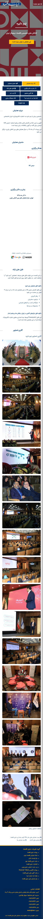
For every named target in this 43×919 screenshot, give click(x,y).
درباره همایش (30, 83)
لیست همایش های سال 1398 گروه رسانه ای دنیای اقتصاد (25, 837)
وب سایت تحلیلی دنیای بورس (29, 867)
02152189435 (32, 907)
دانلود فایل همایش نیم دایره (33, 286)
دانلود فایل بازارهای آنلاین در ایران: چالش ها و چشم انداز (24, 313)
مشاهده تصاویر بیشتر (35, 828)
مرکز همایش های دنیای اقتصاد (29, 879)
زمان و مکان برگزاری (29, 88)
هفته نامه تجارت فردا (32, 876)
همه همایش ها (21, 840)
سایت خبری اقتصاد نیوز (31, 861)
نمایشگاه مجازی (10, 98)
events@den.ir (31, 910)
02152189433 (32, 898)
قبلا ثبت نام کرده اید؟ (30, 98)
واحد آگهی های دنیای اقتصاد (30, 873)
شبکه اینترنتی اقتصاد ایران (30, 855)
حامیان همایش (12, 83)
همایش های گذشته (35, 840)
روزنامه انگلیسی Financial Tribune (28, 870)
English (20, 103)
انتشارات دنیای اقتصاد (31, 864)
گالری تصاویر (28, 93)
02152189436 (32, 904)
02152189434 (32, 901)
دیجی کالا (31, 165)
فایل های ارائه (10, 88)
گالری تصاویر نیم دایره (33, 336)
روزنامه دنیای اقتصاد (32, 852)
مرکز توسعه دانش (33, 858)
